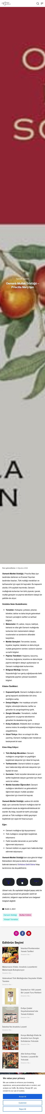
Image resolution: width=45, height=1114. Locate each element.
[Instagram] (16, 933)
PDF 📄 (22, 882)
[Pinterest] (28, 933)
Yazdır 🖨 (8, 882)
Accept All (22, 1096)
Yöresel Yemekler (11, 919)
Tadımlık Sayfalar (22, 278)
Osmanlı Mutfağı (10, 915)
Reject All (22, 1109)
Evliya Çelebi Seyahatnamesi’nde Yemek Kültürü (29, 1011)
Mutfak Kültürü (25, 915)
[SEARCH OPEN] (37, 3)
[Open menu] (42, 3)
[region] (22, 1094)
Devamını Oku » (26, 954)
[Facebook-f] (22, 933)
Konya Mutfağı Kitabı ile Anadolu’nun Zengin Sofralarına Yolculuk (31, 1038)
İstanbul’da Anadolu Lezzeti (14, 1026)
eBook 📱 (36, 882)
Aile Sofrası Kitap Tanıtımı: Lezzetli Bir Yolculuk (29, 1056)
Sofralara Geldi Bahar (26, 864)
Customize (22, 1103)
